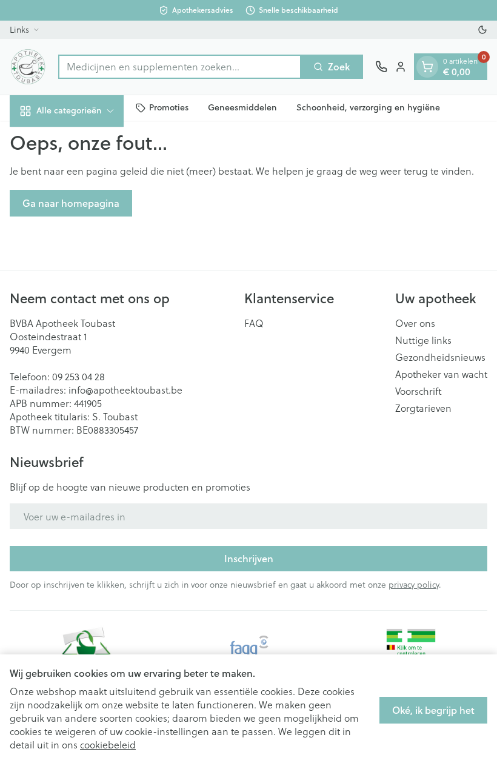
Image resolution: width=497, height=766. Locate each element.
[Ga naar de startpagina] (28, 67)
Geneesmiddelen (242, 107)
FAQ (254, 323)
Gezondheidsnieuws (440, 357)
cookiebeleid (108, 744)
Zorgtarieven (423, 408)
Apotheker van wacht (441, 374)
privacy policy (414, 584)
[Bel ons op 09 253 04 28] (381, 67)
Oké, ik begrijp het (433, 710)
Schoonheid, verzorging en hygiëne (368, 107)
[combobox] (179, 67)
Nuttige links (423, 340)
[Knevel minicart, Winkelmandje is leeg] (427, 67)
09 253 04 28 (78, 376)
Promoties (168, 107)
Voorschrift (418, 391)
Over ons (415, 323)
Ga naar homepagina (70, 203)
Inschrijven (248, 558)
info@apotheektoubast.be (125, 390)
